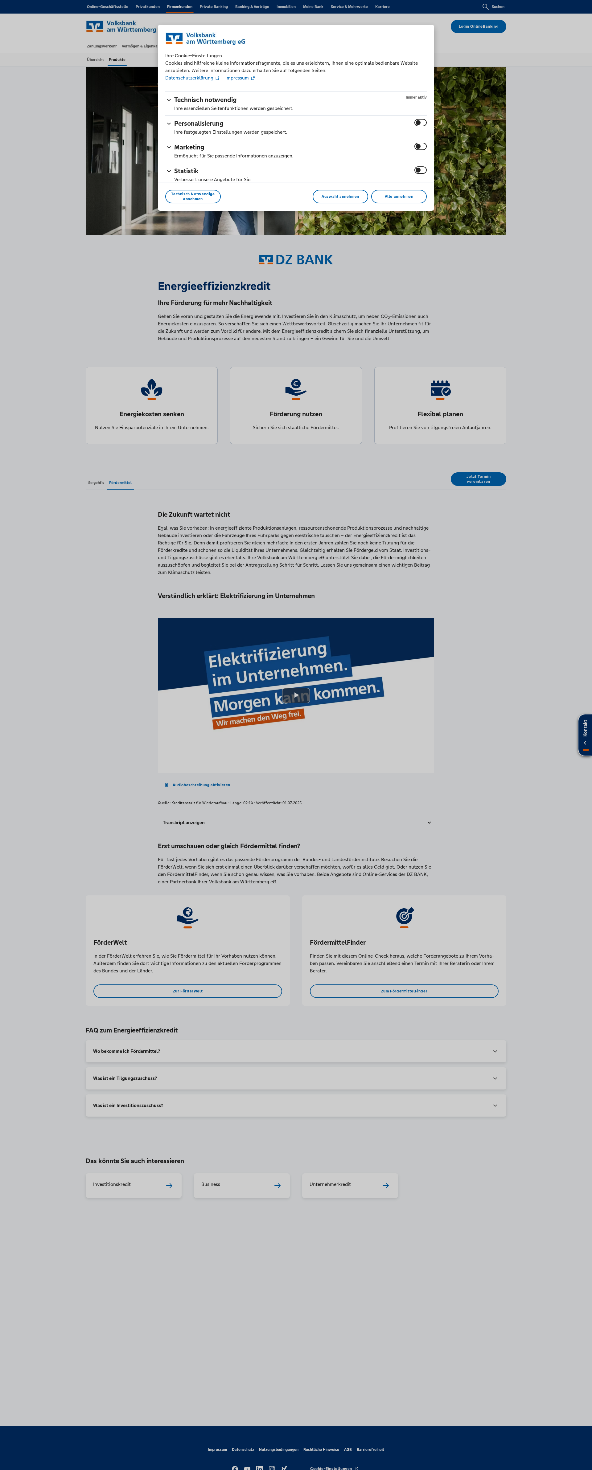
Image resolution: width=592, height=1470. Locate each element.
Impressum (237, 78)
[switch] (420, 122)
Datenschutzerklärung (190, 78)
